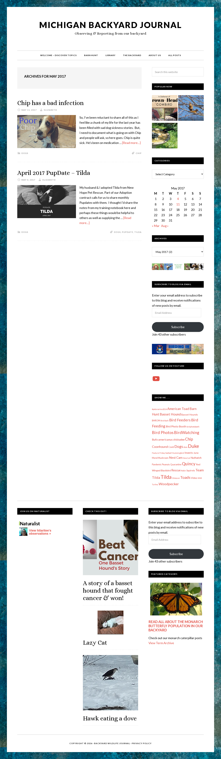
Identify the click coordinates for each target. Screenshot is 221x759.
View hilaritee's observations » (40, 532)
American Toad (178, 409)
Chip (139, 153)
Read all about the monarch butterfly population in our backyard (175, 626)
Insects (189, 452)
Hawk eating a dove (110, 718)
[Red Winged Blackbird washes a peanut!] (164, 136)
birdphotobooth (193, 427)
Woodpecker (169, 484)
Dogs (24, 153)
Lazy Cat (95, 642)
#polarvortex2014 (159, 409)
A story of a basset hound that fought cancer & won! (108, 590)
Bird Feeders (180, 420)
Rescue (176, 470)
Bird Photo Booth (176, 426)
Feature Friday (158, 453)
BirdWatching (186, 432)
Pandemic (156, 464)
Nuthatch (196, 457)
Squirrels (190, 470)
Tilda (138, 232)
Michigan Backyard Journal (110, 25)
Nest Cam (175, 457)
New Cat (186, 458)
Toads (185, 477)
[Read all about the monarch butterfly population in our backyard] (176, 599)
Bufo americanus (162, 439)
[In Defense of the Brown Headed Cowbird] (164, 108)
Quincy (188, 463)
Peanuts (166, 464)
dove (186, 447)
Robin (183, 470)
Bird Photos (163, 432)
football (168, 453)
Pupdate (127, 232)
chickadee (179, 439)
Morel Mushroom (160, 458)
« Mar (156, 226)
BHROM (156, 420)
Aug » (165, 226)
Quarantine (175, 464)
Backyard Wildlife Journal (112, 743)
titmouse (176, 478)
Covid (171, 447)
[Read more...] (131, 143)
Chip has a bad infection (50, 102)
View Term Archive (161, 643)
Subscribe (178, 327)
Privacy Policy (142, 743)
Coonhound (160, 447)
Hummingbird (178, 453)
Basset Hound (170, 414)
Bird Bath (165, 420)
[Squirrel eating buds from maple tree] (191, 108)
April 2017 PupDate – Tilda (53, 172)
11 (178, 204)
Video (194, 477)
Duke (193, 446)
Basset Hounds (189, 414)
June (196, 452)
